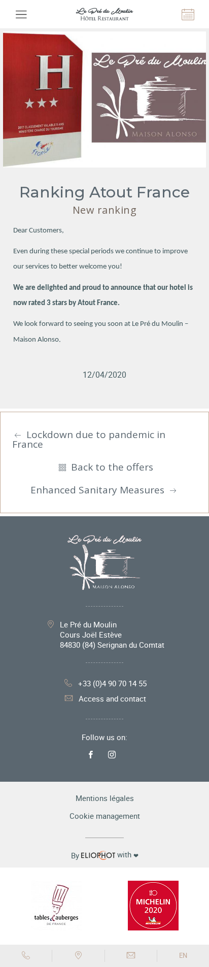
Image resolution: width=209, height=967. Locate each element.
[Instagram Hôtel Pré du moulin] (114, 755)
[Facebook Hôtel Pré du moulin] (93, 755)
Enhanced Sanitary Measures (98, 489)
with (104, 854)
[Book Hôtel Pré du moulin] (188, 14)
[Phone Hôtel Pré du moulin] (26, 956)
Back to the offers (110, 467)
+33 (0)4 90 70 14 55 (112, 683)
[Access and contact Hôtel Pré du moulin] (78, 956)
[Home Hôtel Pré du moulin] (104, 14)
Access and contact (112, 698)
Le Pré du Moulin (112, 634)
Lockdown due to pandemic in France (88, 439)
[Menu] (21, 14)
